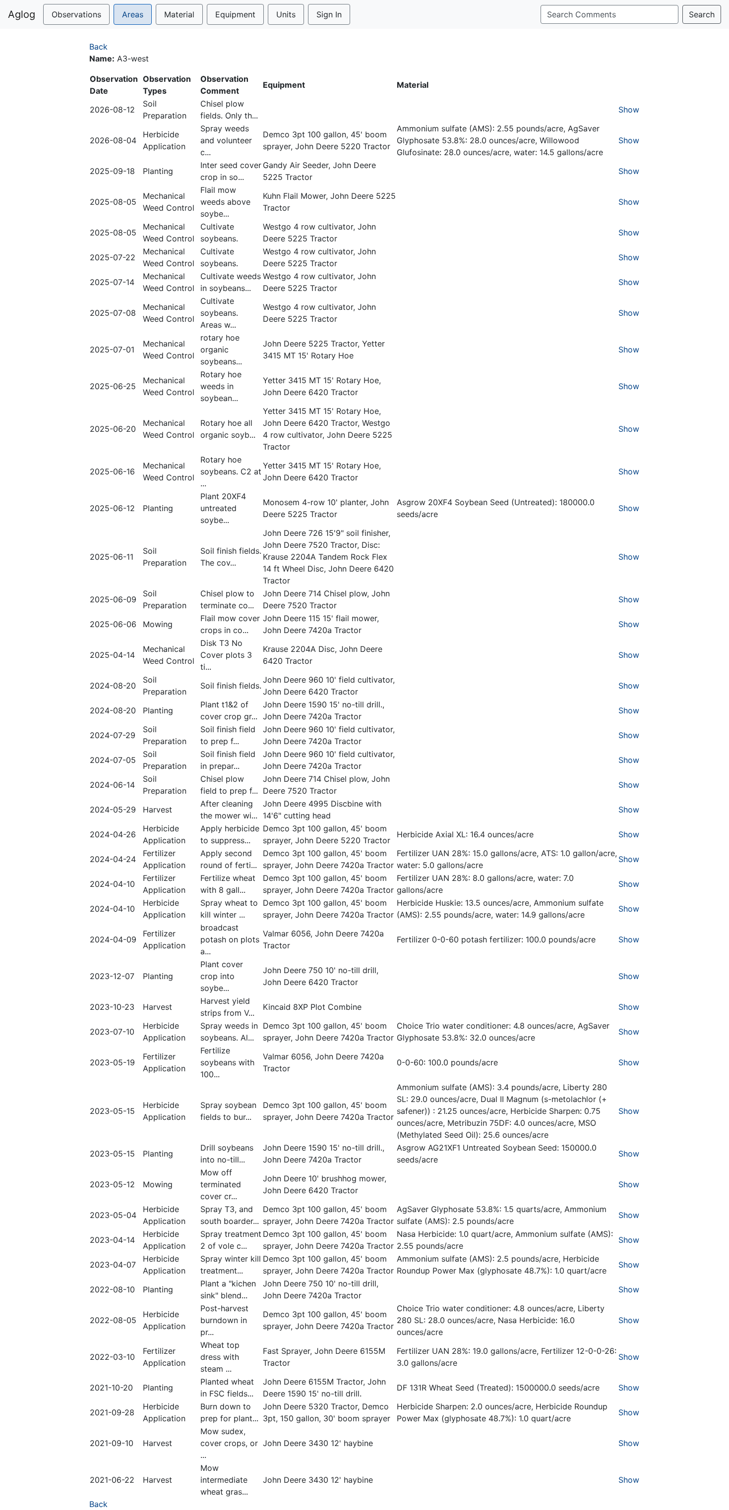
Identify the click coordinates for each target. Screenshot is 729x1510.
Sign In (329, 14)
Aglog (21, 14)
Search (702, 14)
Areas (132, 14)
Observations (76, 14)
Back (98, 47)
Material (179, 14)
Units (286, 14)
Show (628, 110)
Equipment (235, 14)
